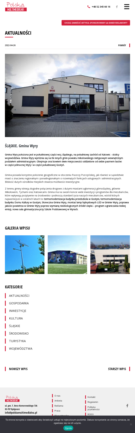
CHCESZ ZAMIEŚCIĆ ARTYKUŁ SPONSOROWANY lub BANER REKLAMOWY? (95, 23)
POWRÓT (122, 45)
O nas (57, 395)
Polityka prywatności (94, 408)
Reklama (58, 405)
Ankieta (58, 400)
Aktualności (19, 296)
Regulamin (93, 401)
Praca (57, 410)
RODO (91, 414)
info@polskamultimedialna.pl (21, 412)
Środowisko (19, 333)
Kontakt (91, 397)
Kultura (16, 318)
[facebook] (117, 6)
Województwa (20, 349)
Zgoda (68, 428)
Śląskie (14, 326)
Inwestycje (17, 311)
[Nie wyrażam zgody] (131, 424)
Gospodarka (19, 303)
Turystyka (17, 341)
